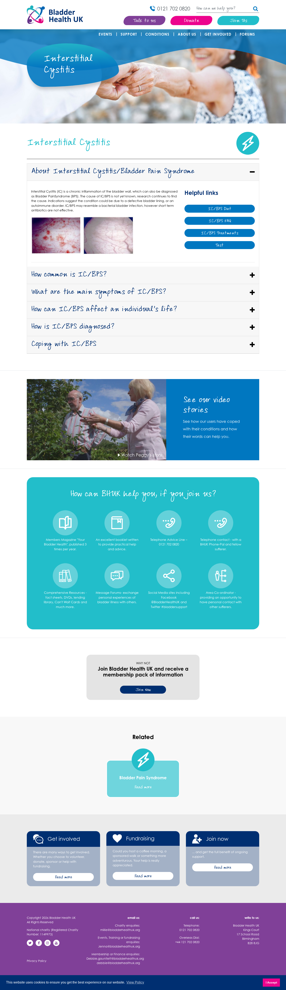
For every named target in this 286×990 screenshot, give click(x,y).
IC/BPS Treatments (219, 233)
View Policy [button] (135, 982)
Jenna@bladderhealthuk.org (119, 946)
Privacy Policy (36, 961)
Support (129, 34)
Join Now (143, 690)
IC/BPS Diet (219, 209)
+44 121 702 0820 (187, 942)
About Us (187, 34)
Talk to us (144, 21)
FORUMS (247, 34)
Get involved (218, 34)
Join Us (238, 21)
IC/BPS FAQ (220, 221)
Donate (191, 21)
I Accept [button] (271, 982)
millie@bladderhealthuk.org (120, 930)
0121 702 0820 (189, 930)
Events (105, 34)
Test (220, 245)
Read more (63, 877)
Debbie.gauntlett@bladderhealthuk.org (115, 958)
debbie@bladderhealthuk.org (118, 963)
